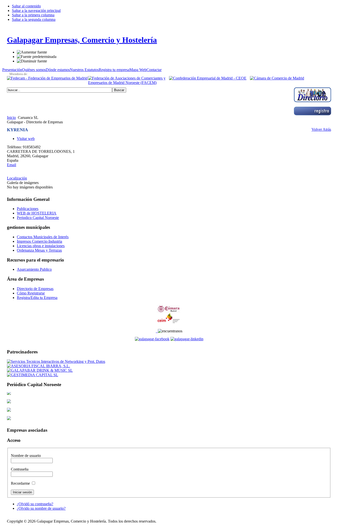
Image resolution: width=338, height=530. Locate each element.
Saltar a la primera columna (33, 15)
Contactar (154, 70)
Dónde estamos (58, 70)
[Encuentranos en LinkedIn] (186, 339)
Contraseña (19, 469)
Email (11, 165)
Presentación (12, 70)
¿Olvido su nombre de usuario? (41, 508)
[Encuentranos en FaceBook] (152, 339)
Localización (17, 178)
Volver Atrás (321, 129)
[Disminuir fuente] (32, 61)
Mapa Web (137, 70)
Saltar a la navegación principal (36, 10)
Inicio (11, 117)
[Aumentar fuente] (32, 52)
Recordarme (21, 483)
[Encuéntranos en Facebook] (157, 331)
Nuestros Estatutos (84, 70)
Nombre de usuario (26, 455)
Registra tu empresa (114, 70)
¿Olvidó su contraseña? (35, 504)
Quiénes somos (34, 70)
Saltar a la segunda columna (33, 19)
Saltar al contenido (26, 6)
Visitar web (26, 138)
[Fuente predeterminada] (36, 56)
